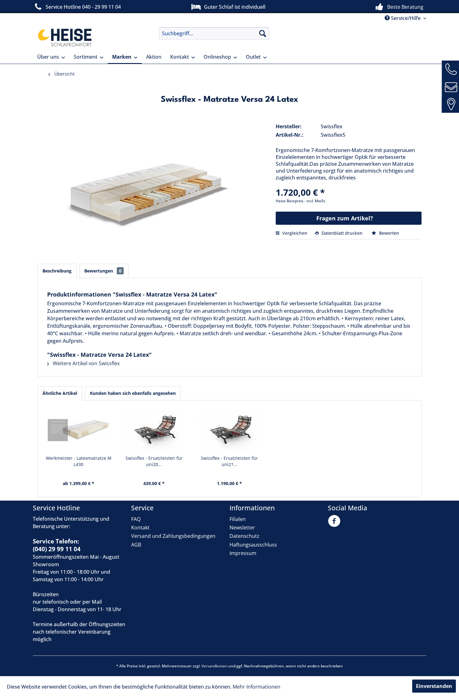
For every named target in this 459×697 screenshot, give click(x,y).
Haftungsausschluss (253, 544)
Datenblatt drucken (342, 233)
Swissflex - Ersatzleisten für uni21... (229, 461)
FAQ (136, 519)
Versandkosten (214, 666)
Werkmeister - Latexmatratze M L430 (78, 461)
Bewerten (388, 233)
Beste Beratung (405, 6)
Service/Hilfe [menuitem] (406, 18)
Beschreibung (57, 271)
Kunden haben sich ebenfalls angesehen (133, 393)
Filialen (238, 519)
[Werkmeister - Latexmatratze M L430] (79, 430)
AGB (136, 544)
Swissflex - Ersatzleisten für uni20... (154, 461)
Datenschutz (244, 536)
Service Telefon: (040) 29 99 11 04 (57, 545)
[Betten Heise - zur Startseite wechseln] (64, 37)
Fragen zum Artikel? (344, 218)
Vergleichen (294, 233)
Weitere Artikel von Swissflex (86, 363)
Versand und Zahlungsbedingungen (173, 536)
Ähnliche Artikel (59, 393)
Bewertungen (102, 271)
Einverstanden (434, 686)
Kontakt (140, 527)
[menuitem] (214, 33)
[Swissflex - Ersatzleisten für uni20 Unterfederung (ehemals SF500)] (154, 430)
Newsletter (242, 527)
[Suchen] (262, 33)
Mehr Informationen (256, 686)
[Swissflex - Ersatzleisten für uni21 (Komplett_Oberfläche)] (229, 430)
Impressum (243, 553)
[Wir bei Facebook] (335, 524)
